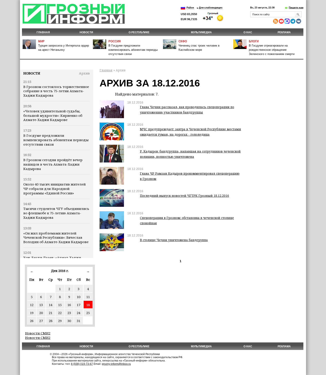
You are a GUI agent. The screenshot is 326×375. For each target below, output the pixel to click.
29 (60, 320)
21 (50, 313)
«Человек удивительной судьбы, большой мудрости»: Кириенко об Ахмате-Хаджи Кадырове (52, 115)
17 (78, 305)
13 (41, 305)
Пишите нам (296, 7)
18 (88, 305)
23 (69, 313)
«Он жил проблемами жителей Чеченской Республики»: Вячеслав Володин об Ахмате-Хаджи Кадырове (55, 237)
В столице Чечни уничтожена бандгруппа (174, 240)
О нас (248, 32)
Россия (114, 41)
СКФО (183, 41)
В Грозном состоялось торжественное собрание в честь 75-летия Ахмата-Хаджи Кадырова (56, 91)
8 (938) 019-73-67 (82, 363)
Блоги (254, 41)
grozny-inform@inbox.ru (116, 363)
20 (41, 313)
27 (41, 320)
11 (88, 297)
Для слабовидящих (210, 7)
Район (190, 7)
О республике (139, 32)
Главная (43, 32)
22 (60, 313)
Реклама (284, 32)
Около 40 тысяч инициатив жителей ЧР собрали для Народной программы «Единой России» (54, 188)
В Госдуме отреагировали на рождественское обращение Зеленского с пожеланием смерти (272, 50)
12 (31, 305)
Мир (41, 41)
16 (69, 305)
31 (78, 320)
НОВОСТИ (86, 32)
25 (88, 313)
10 (78, 297)
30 (69, 320)
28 (50, 320)
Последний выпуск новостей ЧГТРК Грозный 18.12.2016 (184, 195)
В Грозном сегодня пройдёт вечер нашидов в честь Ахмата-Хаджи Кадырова (52, 164)
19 (31, 313)
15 (60, 305)
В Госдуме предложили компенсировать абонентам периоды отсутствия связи (133, 50)
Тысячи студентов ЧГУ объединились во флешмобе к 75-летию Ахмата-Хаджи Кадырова (56, 213)
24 (78, 313)
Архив (84, 73)
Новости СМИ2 (37, 333)
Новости (31, 73)
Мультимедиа (201, 32)
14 (50, 305)
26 (31, 320)
